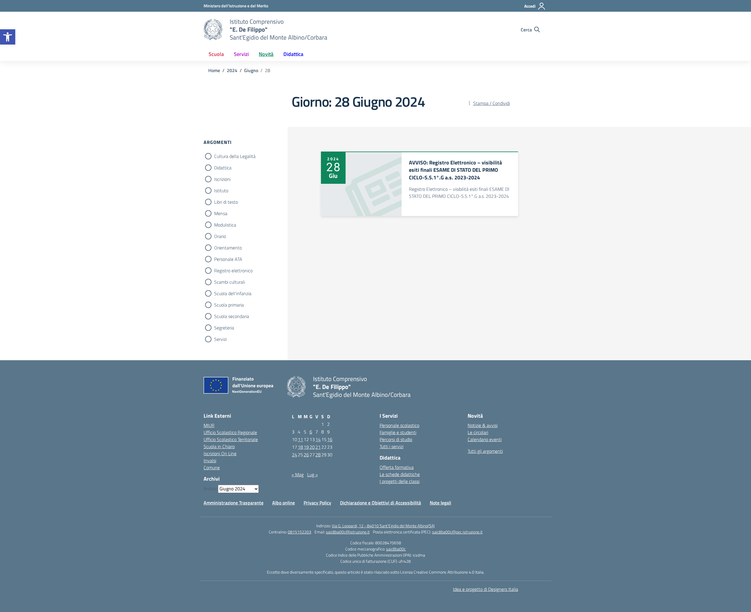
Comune (212, 467)
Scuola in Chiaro (219, 446)
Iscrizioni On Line (220, 453)
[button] (7, 37)
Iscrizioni (222, 179)
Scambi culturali (229, 281)
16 (329, 439)
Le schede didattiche (400, 474)
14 (318, 439)
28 (318, 454)
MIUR (209, 425)
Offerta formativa (397, 467)
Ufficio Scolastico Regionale (230, 432)
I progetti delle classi (400, 481)
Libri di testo (226, 201)
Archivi (210, 488)
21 (318, 446)
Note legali (440, 502)
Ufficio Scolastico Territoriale (231, 439)
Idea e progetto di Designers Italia (485, 589)
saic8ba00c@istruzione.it (348, 532)
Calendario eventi (485, 439)
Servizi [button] (241, 54)
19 (306, 446)
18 (300, 446)
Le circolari (478, 432)
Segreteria (224, 327)
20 (312, 446)
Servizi (220, 339)
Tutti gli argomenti (485, 451)
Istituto (221, 190)
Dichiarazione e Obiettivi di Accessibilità (380, 502)
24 (294, 454)
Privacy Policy (317, 502)
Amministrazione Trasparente (233, 502)
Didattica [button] (293, 54)
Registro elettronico (233, 270)
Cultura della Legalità (235, 156)
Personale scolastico (399, 425)
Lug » (312, 474)
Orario (220, 236)
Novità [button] (266, 54)
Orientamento (228, 247)
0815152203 (299, 532)
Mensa (220, 213)
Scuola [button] (216, 54)
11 (300, 439)
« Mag (298, 474)
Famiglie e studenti (398, 432)
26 (306, 454)
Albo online (283, 502)
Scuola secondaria (231, 316)
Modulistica (225, 224)
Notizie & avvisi (483, 425)
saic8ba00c (396, 549)
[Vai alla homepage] (213, 29)
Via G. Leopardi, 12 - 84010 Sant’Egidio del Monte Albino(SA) (383, 526)
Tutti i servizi (391, 446)
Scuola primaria (229, 304)
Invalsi (210, 460)
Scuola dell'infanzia (232, 293)
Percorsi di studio (396, 439)
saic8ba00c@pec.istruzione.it (457, 532)
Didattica (222, 167)
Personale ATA (228, 259)
